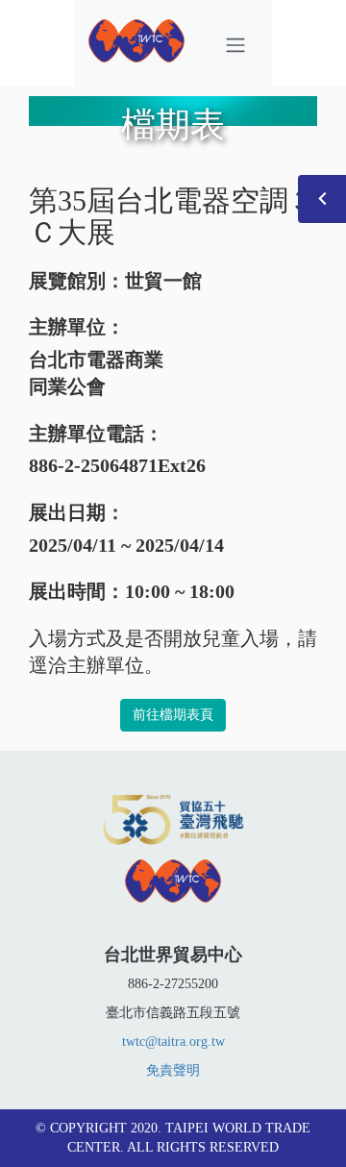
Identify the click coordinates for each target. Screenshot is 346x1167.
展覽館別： (77, 280)
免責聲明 (173, 1070)
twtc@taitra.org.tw (173, 1041)
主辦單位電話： (96, 433)
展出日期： (77, 512)
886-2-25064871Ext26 (117, 465)
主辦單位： (77, 326)
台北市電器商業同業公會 (96, 373)
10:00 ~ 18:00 (180, 591)
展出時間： (77, 591)
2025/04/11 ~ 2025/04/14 (126, 545)
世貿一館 (163, 280)
